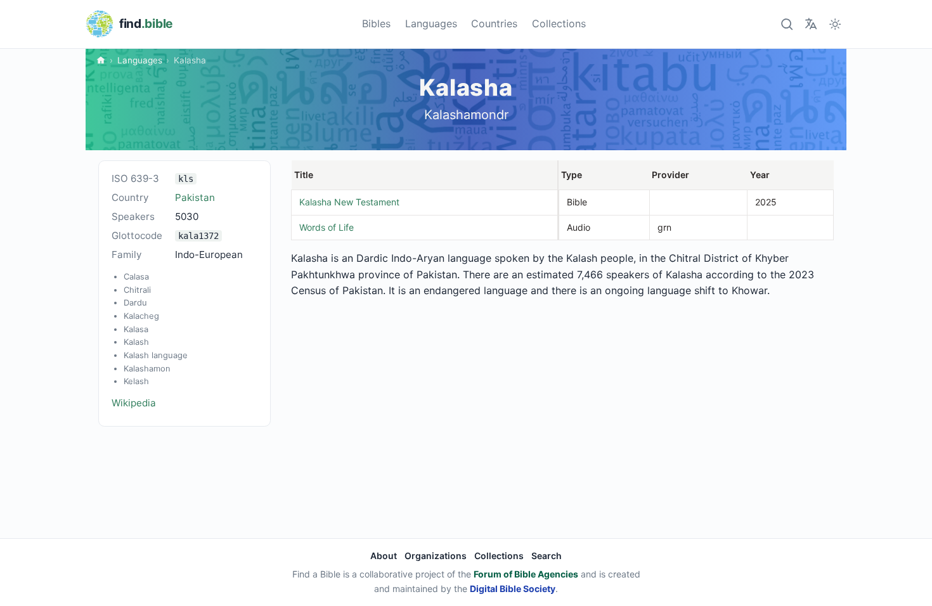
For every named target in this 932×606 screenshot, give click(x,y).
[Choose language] (810, 24)
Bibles (376, 23)
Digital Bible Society (512, 588)
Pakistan (195, 197)
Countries (494, 23)
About (383, 555)
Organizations (436, 555)
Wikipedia (134, 403)
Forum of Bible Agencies (526, 574)
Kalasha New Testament (349, 202)
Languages (431, 23)
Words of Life (326, 227)
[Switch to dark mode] (835, 24)
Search (546, 555)
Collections (559, 23)
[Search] (786, 24)
